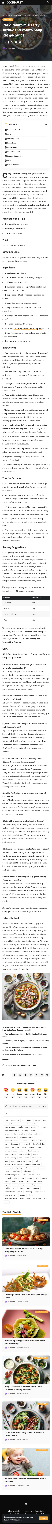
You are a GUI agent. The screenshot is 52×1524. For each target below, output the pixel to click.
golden (39, 1148)
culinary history (10, 1137)
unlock (20, 1192)
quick (24, 1175)
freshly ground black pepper (28, 328)
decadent (24, 1141)
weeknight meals (11, 1198)
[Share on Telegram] (41, 1075)
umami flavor (10, 1192)
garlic (24, 1148)
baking (37, 1120)
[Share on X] (12, 42)
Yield (9, 134)
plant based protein (12, 1175)
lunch (13, 1161)
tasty (22, 1185)
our (35, 1168)
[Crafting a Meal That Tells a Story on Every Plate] (26, 1278)
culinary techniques (26, 1137)
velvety (30, 1195)
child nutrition (10, 1127)
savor (22, 1178)
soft (28, 1182)
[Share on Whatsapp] (30, 1075)
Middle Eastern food (32, 1165)
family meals (16, 1144)
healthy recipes (10, 1154)
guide (15, 1151)
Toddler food (42, 1450)
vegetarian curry (11, 1195)
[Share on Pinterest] (25, 1075)
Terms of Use (17, 1520)
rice (38, 1175)
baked (29, 1120)
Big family (43, 1404)
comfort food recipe (38, 1127)
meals (36, 1161)
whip (28, 1198)
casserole (25, 1124)
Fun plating (43, 1266)
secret (37, 1178)
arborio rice (15, 1120)
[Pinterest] (26, 1504)
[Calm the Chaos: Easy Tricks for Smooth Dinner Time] (26, 1415)
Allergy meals (42, 1312)
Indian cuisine (37, 1158)
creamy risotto (10, 1134)
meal (29, 1161)
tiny (33, 1185)
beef (44, 1120)
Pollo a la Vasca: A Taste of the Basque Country (24, 1054)
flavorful (26, 1144)
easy (6, 1144)
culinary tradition (11, 1141)
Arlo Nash (11, 48)
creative (22, 1134)
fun (18, 1148)
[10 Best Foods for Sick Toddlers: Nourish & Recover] (26, 1462)
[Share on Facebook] (8, 42)
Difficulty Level (13, 139)
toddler (7, 1188)
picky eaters (27, 1171)
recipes (31, 1175)
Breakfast (15, 1124)
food (7, 1148)
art (23, 1120)
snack (14, 1182)
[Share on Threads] (47, 1075)
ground (7, 1151)
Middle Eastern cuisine (13, 1165)
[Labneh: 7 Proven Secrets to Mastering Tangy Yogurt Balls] (26, 1231)
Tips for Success (13, 152)
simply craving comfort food (34, 205)
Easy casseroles (41, 1358)
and (14, 1065)
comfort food (23, 1127)
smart (7, 1182)
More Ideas (8, 19)
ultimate (36, 1188)
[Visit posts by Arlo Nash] (3, 48)
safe (15, 1178)
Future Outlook (13, 165)
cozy (18, 1065)
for (12, 1148)
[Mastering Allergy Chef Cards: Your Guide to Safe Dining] (26, 1324)
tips (39, 1185)
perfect (8, 1171)
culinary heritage (34, 1134)
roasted (8, 1178)
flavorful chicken (39, 1144)
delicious (33, 1141)
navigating (18, 1168)
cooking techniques (12, 1131)
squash (7, 1185)
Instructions (12, 147)
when (22, 1198)
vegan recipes (40, 1192)
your (6, 1202)
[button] (43, 1518)
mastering (21, 1161)
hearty (23, 1065)
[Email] (16, 42)
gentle (31, 1148)
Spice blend (37, 1182)
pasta (42, 1168)
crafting (25, 1131)
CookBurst (14, 2)
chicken (34, 1124)
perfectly (16, 1171)
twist (28, 1188)
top (14, 1188)
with (45, 1198)
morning (8, 1168)
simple (44, 1178)
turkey (33, 1065)
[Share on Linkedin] (36, 1075)
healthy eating (33, 1151)
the (28, 1065)
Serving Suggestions (15, 156)
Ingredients (11, 143)
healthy (22, 1151)
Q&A (9, 160)
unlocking (28, 1192)
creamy (33, 1131)
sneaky (21, 1182)
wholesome (37, 1198)
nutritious (28, 1168)
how (20, 1158)
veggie (22, 1195)
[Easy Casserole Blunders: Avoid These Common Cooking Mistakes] (26, 1370)
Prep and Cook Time (15, 130)
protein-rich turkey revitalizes (30, 887)
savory (29, 1178)
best (6, 1124)
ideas (27, 1158)
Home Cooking (10, 1158)
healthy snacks (24, 1154)
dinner (42, 1141)
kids (6, 1161)
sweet (15, 1185)
